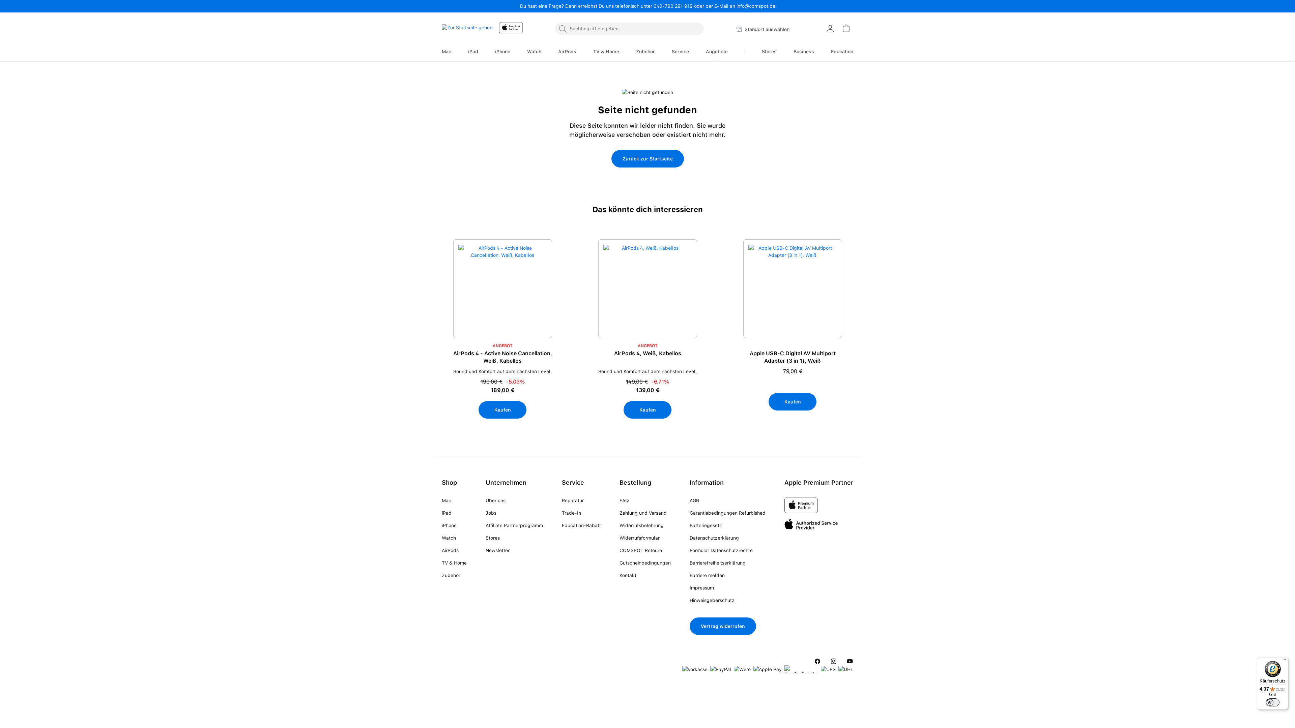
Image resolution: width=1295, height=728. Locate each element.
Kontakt (628, 575)
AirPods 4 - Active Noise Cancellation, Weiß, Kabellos (502, 357)
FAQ (624, 500)
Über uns (496, 500)
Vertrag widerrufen (723, 626)
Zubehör (451, 575)
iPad (447, 513)
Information (707, 482)
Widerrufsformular (640, 538)
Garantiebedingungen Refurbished (728, 513)
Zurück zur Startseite (648, 158)
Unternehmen (506, 482)
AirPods (450, 550)
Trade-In (571, 513)
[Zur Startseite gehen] (467, 29)
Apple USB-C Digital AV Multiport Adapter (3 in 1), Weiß (793, 357)
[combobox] (629, 29)
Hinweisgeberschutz (712, 600)
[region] (647, 344)
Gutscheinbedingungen (645, 563)
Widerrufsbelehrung (642, 525)
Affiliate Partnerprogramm (514, 525)
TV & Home (454, 563)
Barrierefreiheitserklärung (718, 563)
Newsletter (498, 550)
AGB (694, 500)
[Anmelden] (830, 28)
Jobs (491, 513)
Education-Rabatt (581, 525)
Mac (446, 500)
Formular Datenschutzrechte (721, 550)
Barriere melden (707, 575)
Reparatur (573, 500)
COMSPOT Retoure (641, 550)
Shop (449, 482)
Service (573, 482)
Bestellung (635, 482)
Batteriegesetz (706, 525)
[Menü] (1284, 661)
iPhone (449, 525)
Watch (449, 538)
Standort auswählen (766, 29)
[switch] (1272, 702)
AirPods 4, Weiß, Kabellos (647, 353)
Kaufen (502, 410)
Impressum (702, 587)
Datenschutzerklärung (714, 538)
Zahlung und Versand (643, 513)
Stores (493, 538)
